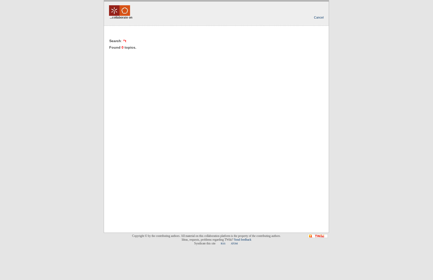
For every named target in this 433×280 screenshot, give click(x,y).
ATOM (234, 243)
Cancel (319, 17)
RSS (223, 243)
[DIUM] (119, 13)
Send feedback (242, 239)
